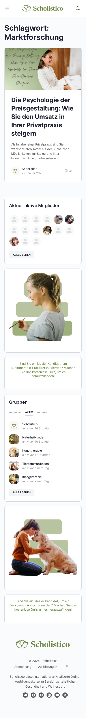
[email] (25, 695)
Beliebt (42, 412)
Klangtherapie (32, 477)
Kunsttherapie (32, 450)
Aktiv (29, 412)
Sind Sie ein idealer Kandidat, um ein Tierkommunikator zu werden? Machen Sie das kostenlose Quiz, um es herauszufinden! (43, 605)
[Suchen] (77, 8)
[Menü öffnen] (7, 8)
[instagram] (41, 695)
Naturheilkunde (32, 437)
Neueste (15, 412)
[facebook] (33, 695)
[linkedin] (49, 695)
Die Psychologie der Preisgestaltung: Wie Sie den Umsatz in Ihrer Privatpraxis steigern (42, 116)
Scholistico (29, 169)
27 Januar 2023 (32, 173)
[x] (65, 695)
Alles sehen (22, 254)
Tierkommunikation (35, 464)
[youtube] (57, 695)
